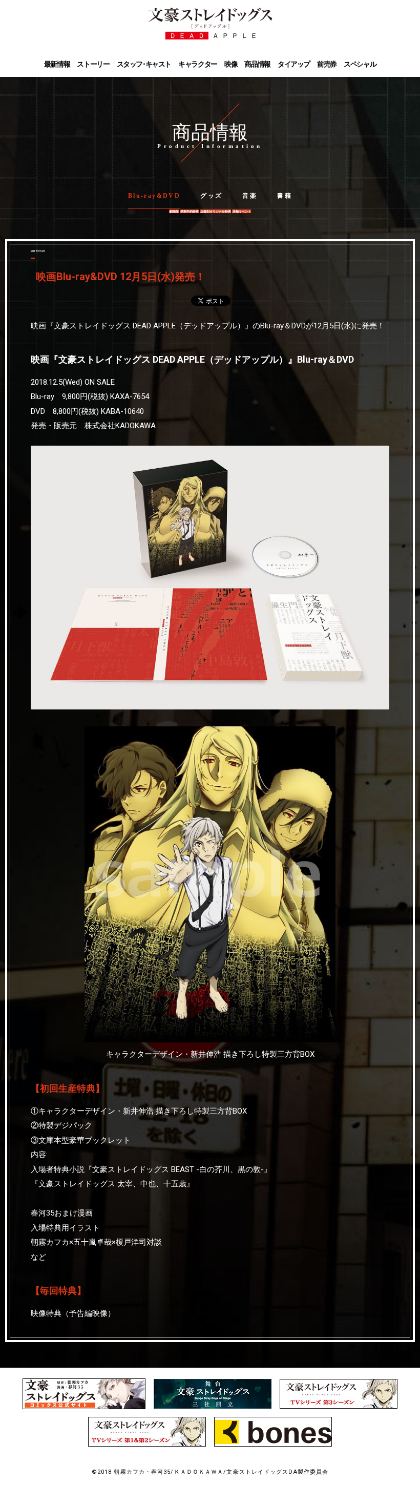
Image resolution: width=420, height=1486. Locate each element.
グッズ (211, 195)
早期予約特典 (189, 211)
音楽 (249, 195)
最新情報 (57, 64)
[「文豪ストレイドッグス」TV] (338, 1406)
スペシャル (360, 64)
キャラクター (197, 64)
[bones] (273, 1444)
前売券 (327, 64)
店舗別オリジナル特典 (215, 211)
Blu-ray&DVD (154, 195)
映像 (230, 64)
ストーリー (93, 64)
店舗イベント (242, 211)
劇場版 (174, 211)
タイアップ (294, 64)
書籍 (284, 195)
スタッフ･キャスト (144, 64)
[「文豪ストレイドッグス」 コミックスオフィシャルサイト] (84, 1407)
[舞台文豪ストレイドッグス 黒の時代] (212, 1406)
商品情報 (257, 64)
